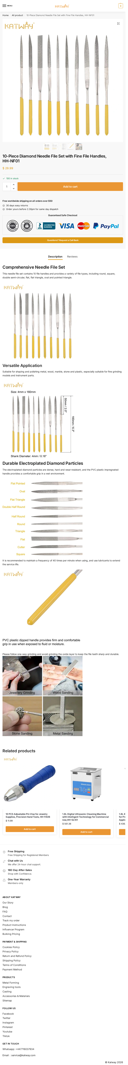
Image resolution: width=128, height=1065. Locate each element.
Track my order (11, 920)
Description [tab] (55, 256)
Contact (7, 916)
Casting (7, 991)
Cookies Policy (11, 947)
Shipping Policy (11, 960)
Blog (5, 907)
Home (5, 15)
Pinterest (7, 1027)
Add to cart (70, 186)
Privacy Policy (10, 951)
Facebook (8, 1013)
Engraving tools (11, 987)
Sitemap (7, 1000)
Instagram (8, 1022)
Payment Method (12, 969)
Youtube (7, 1031)
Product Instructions (14, 924)
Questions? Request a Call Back (62, 240)
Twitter (6, 1018)
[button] (120, 6)
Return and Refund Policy (17, 956)
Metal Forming (10, 982)
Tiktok (6, 1036)
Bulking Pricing (11, 934)
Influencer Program (13, 929)
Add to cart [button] (30, 829)
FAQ (4, 911)
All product (17, 15)
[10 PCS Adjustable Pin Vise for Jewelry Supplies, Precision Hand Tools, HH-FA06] (29, 783)
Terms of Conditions (14, 965)
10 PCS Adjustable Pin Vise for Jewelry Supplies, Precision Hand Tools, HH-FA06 (28, 815)
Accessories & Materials (16, 996)
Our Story (7, 902)
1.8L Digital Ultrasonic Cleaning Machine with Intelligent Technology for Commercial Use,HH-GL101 (85, 817)
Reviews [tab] (72, 256)
